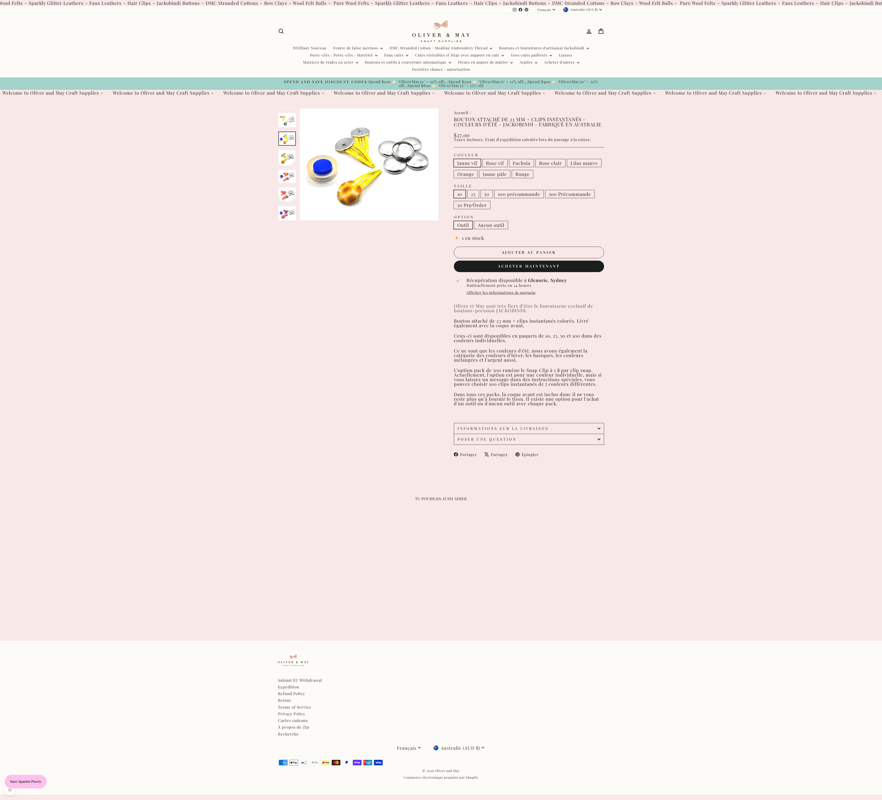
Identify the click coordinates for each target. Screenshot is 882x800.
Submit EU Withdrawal (300, 680)
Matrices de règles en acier (329, 62)
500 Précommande (570, 194)
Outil (463, 225)
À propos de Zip (293, 727)
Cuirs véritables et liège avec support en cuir (457, 55)
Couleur (466, 155)
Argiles (527, 62)
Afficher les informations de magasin (501, 292)
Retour (284, 700)
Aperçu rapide (317, 584)
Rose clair (550, 163)
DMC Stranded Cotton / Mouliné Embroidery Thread (439, 47)
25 (473, 194)
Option (464, 217)
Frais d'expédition (503, 139)
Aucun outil (491, 225)
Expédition (288, 686)
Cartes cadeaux (293, 720)
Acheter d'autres (560, 62)
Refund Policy (291, 693)
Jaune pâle (495, 174)
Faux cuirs (394, 55)
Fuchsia (521, 163)
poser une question (487, 439)
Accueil (461, 112)
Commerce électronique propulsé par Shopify (441, 777)
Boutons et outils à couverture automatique (406, 62)
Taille (463, 186)
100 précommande (519, 194)
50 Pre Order (472, 205)
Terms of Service (294, 707)
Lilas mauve (584, 163)
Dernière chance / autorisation (441, 69)
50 (486, 194)
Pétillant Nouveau (309, 47)
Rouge (522, 174)
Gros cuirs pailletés (529, 55)
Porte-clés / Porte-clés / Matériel (342, 55)
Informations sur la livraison (503, 428)
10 (459, 194)
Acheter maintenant (529, 266)
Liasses (565, 55)
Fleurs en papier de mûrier (483, 62)
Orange (465, 174)
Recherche (288, 733)
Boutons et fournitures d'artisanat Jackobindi (542, 47)
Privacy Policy (291, 713)
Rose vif (495, 163)
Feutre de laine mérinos (356, 47)
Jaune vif (467, 163)
